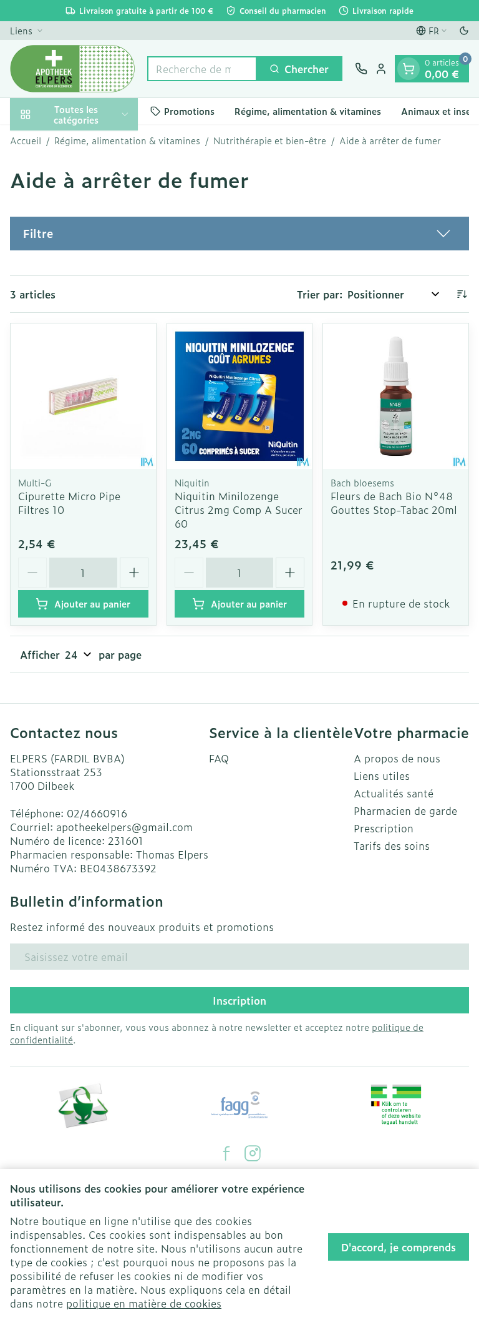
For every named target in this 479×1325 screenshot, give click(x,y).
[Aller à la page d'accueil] (72, 68)
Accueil (25, 140)
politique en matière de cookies (143, 1303)
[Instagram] (252, 1153)
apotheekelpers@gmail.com (124, 826)
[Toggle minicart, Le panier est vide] (408, 68)
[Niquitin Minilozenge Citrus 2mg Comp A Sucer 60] (239, 396)
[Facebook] (226, 1153)
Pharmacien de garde (405, 810)
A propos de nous (397, 758)
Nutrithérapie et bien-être (269, 140)
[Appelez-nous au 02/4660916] (361, 68)
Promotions (189, 110)
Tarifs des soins (392, 845)
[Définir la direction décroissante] (461, 294)
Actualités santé (393, 793)
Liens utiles (382, 775)
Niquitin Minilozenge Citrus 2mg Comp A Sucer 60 (238, 509)
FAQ (219, 758)
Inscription (239, 1000)
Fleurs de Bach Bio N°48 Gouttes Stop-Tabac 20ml (394, 502)
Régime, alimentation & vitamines (308, 110)
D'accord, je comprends (398, 1246)
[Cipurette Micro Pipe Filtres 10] (83, 396)
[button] (239, 233)
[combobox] (202, 68)
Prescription (384, 828)
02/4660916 (97, 812)
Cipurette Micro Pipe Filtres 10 (69, 502)
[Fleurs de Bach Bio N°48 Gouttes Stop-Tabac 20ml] (395, 396)
